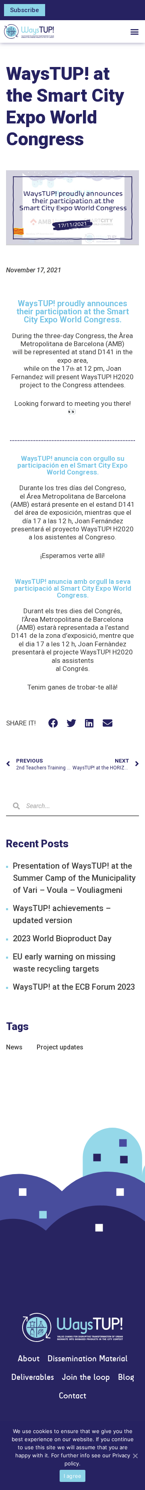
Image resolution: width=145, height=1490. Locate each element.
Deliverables (32, 1377)
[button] (24, 10)
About (28, 1359)
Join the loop (86, 1377)
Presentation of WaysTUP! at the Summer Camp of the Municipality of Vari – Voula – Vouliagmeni (74, 878)
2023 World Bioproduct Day (62, 938)
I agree (73, 1476)
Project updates (60, 1047)
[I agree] (135, 1456)
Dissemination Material (88, 1359)
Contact (72, 1396)
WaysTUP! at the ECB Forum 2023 (74, 987)
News (14, 1047)
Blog (126, 1377)
